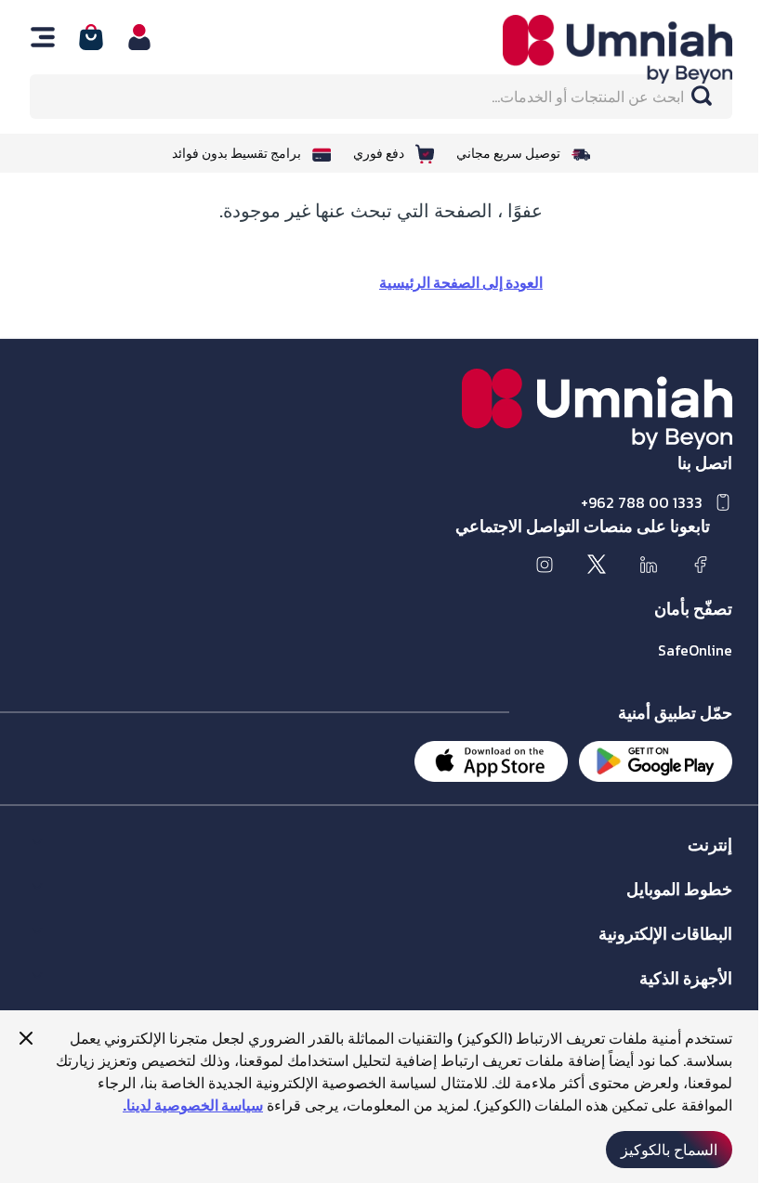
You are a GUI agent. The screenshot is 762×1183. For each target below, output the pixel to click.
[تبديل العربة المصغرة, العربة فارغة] (91, 37)
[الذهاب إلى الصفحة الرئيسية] (597, 49)
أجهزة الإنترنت (693, 997)
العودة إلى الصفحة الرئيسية (461, 282)
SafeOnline (695, 650)
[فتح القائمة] (43, 37)
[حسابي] (139, 37)
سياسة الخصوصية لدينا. (193, 1105)
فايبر (719, 863)
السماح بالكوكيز (669, 1149)
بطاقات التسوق (691, 952)
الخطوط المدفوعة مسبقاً (666, 907)
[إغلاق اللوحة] (26, 1038)
